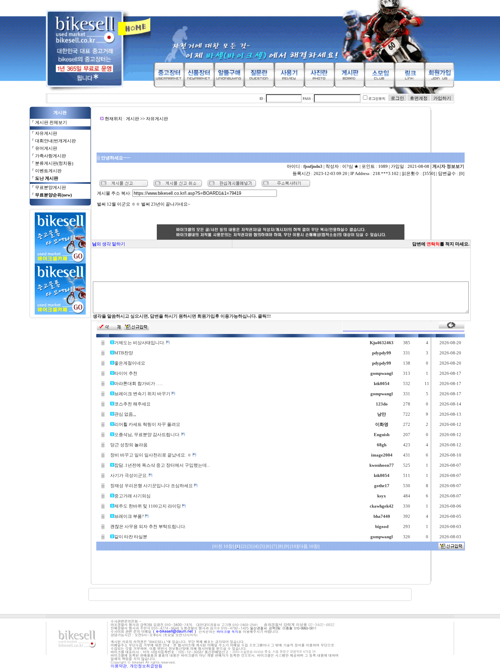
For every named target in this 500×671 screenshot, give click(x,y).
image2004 (382, 455)
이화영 (381, 424)
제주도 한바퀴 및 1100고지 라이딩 (148, 506)
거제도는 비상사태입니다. (140, 342)
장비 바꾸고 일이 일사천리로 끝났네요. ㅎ (151, 455)
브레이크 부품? (129, 516)
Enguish (381, 434)
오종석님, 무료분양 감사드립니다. (147, 434)
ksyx (381, 495)
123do (382, 403)
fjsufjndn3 (312, 166)
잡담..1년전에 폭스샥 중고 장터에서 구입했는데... (162, 465)
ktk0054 (381, 383)
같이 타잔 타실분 (130, 536)
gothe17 (381, 485)
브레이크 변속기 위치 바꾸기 (142, 393)
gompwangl (381, 373)
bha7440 (381, 516)
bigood (381, 526)
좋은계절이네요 (129, 363)
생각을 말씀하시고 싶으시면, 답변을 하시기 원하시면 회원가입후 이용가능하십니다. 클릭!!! (182, 316)
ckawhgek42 (382, 506)
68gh (381, 444)
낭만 (381, 414)
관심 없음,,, (125, 414)
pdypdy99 (381, 352)
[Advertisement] (281, 137)
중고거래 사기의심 (132, 495)
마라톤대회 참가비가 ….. (138, 383)
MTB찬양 (123, 352)
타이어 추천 (125, 373)
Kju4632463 (382, 342)
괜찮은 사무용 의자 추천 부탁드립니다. (148, 526)
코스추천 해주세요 (132, 403)
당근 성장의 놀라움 (129, 444)
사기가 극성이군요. (129, 475)
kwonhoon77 (381, 465)
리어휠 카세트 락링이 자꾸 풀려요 (147, 424)
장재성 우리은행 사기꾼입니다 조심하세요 (152, 485)
